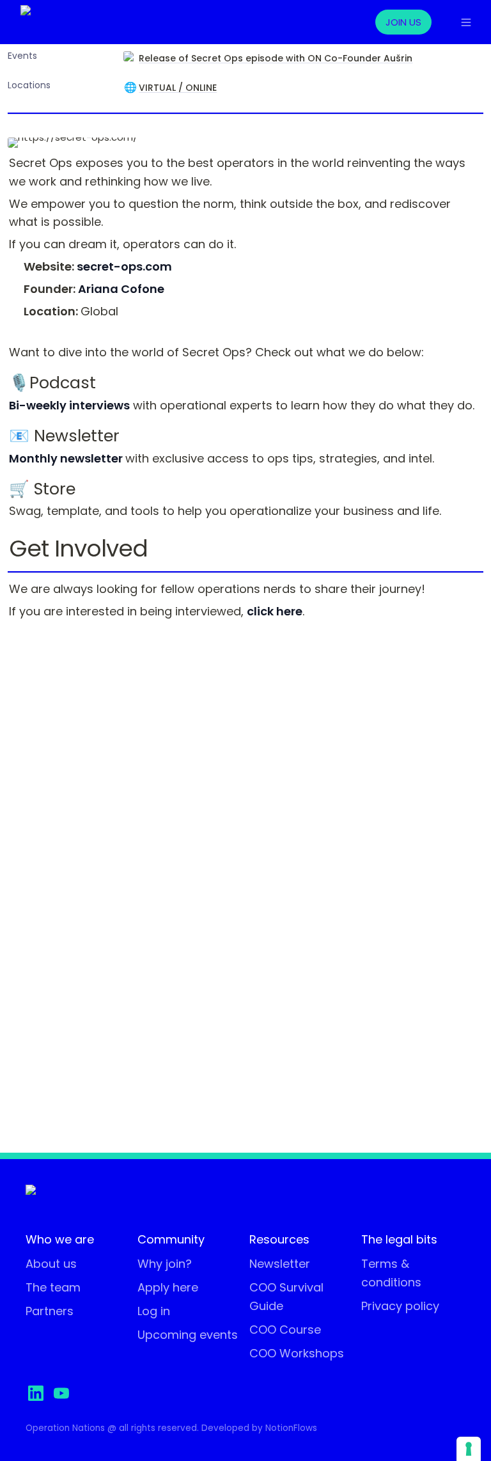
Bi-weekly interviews (69, 405)
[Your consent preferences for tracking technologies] (468, 1449)
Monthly (33, 458)
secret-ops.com (124, 266)
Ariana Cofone (121, 289)
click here (274, 611)
